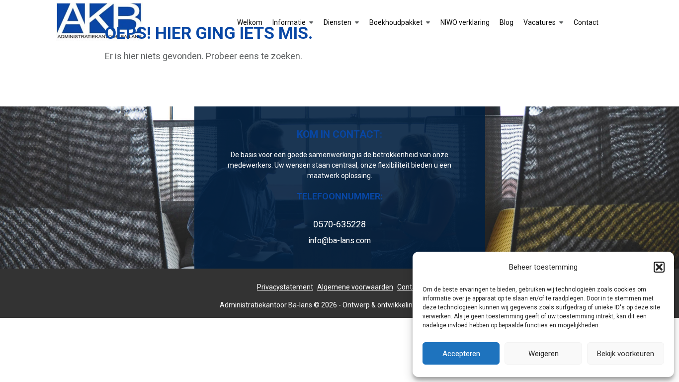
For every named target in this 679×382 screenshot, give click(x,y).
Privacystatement (285, 287)
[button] (659, 267)
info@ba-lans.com (339, 240)
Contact (409, 287)
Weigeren (543, 353)
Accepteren (461, 353)
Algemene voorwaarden (355, 287)
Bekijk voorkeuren (625, 353)
